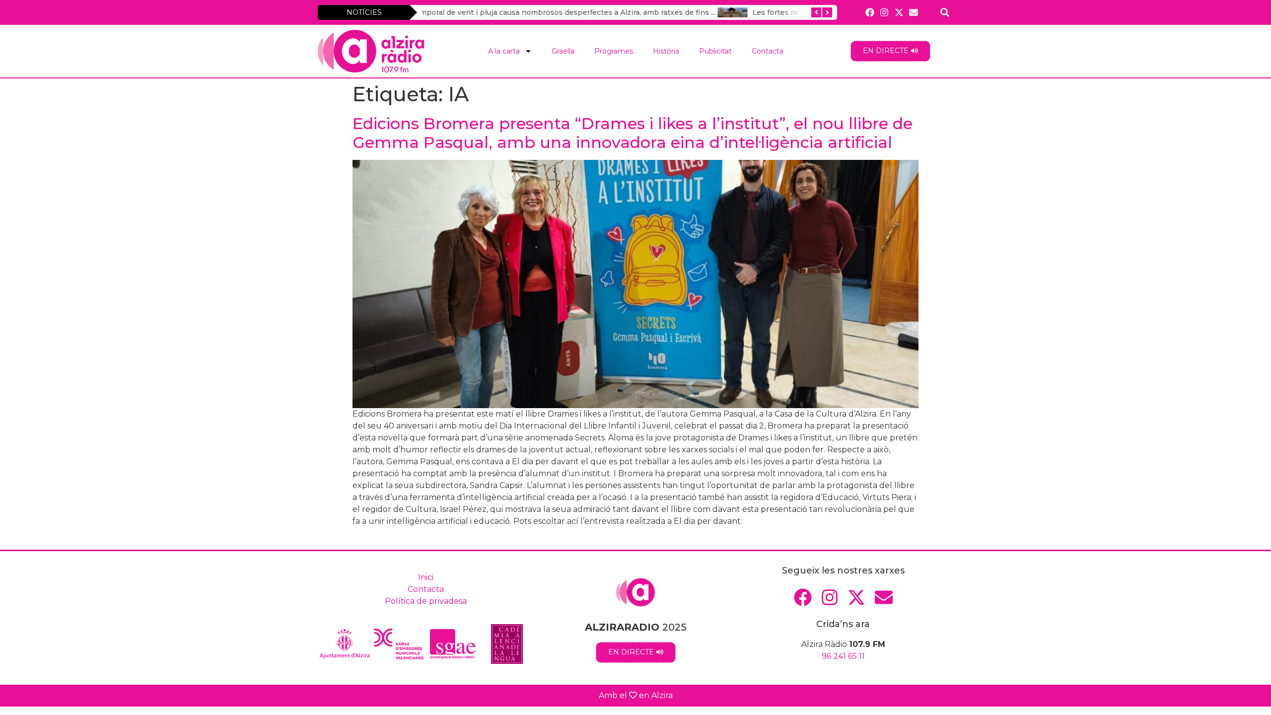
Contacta (767, 51)
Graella (563, 51)
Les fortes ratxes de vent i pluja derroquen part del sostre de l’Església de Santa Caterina (616, 12)
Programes (613, 51)
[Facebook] (870, 12)
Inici (425, 577)
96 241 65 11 (843, 656)
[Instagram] (884, 12)
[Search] (945, 12)
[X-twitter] (899, 12)
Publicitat (715, 51)
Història (666, 51)
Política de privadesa (426, 601)
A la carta (504, 51)
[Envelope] (913, 12)
